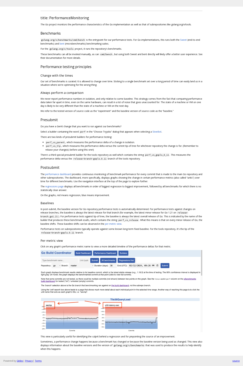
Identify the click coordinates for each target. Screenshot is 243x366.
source (236, 360)
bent (62, 43)
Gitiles (20, 360)
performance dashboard (58, 174)
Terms (38, 360)
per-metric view (113, 223)
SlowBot (157, 131)
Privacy (29, 360)
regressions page (54, 186)
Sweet (183, 39)
